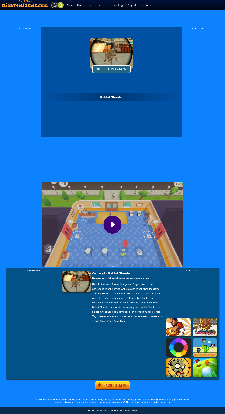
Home (91, 410)
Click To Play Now (111, 69)
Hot (79, 5)
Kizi (96, 321)
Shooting (117, 5)
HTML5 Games (149, 316)
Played (131, 5)
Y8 (160, 316)
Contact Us (101, 410)
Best (88, 5)
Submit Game (130, 410)
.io (105, 5)
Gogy (102, 321)
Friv (109, 321)
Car (97, 5)
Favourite (146, 5)
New (70, 5)
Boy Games (134, 316)
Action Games (119, 316)
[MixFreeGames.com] (25, 4)
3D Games (104, 316)
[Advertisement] (112, 19)
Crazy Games (120, 321)
